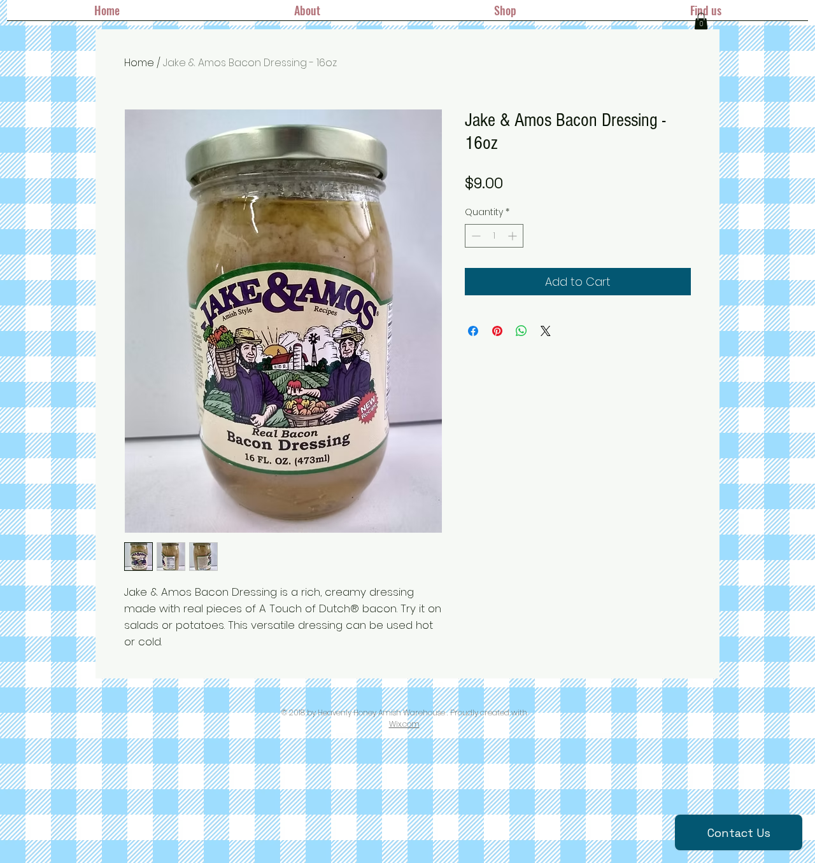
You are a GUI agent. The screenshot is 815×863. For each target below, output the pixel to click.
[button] (701, 21)
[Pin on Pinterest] (497, 331)
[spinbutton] (494, 236)
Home (139, 62)
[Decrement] (475, 236)
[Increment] (513, 236)
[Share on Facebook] (473, 331)
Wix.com (404, 724)
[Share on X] (545, 331)
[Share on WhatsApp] (521, 331)
